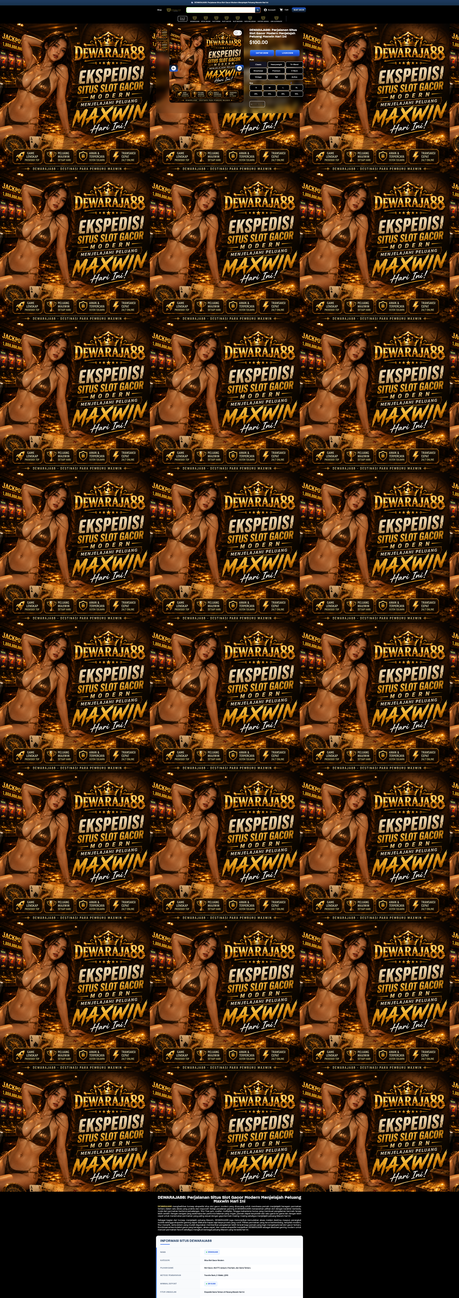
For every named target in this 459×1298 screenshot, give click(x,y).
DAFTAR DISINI (262, 53)
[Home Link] (174, 10)
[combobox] (220, 10)
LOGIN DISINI (287, 53)
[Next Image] (239, 68)
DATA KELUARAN (250, 21)
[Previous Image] (173, 68)
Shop (159, 10)
